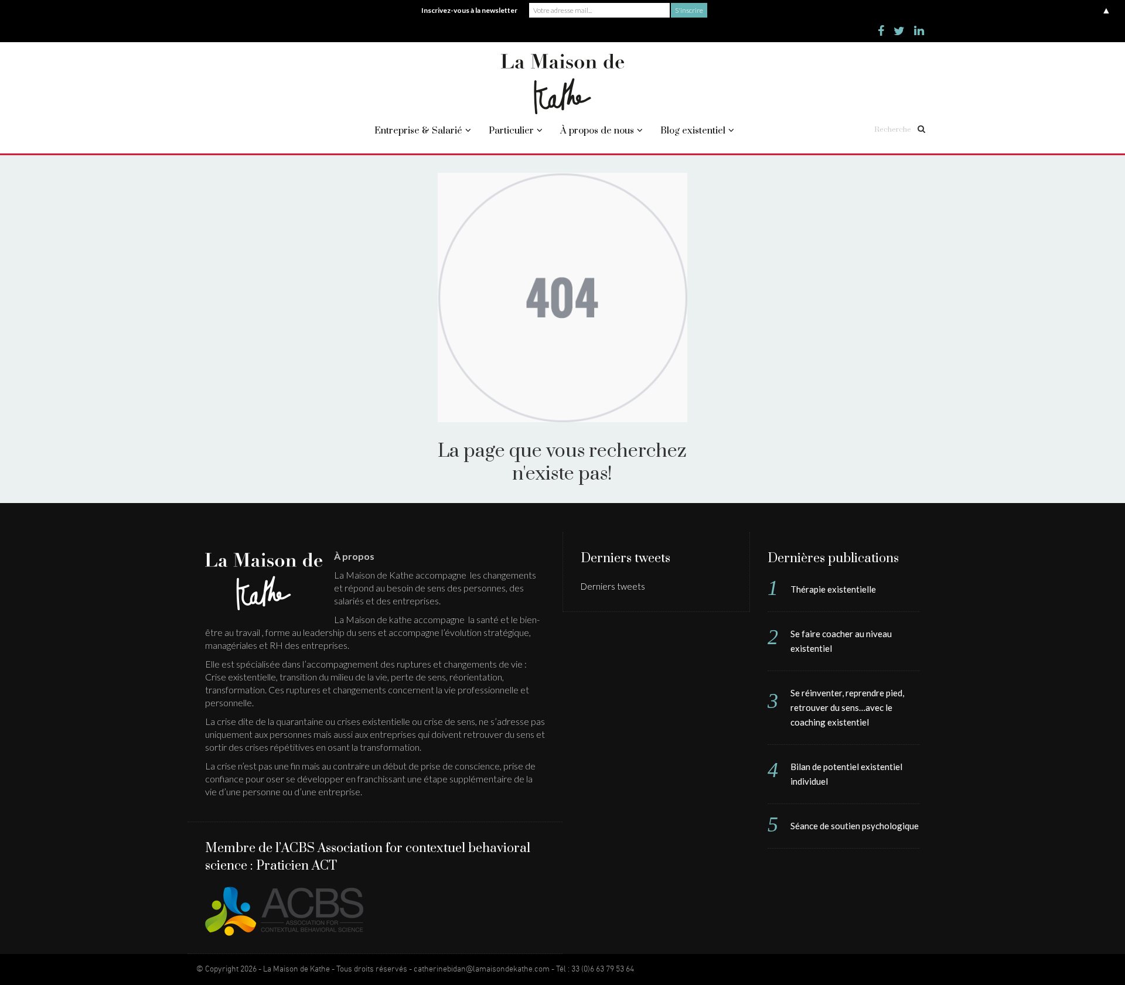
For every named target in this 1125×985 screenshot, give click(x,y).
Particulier (511, 130)
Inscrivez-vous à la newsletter (469, 10)
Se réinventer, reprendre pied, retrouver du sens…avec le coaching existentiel (847, 707)
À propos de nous (597, 130)
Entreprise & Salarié (418, 130)
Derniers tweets (625, 558)
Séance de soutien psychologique (854, 825)
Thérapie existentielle (833, 589)
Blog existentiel (692, 130)
